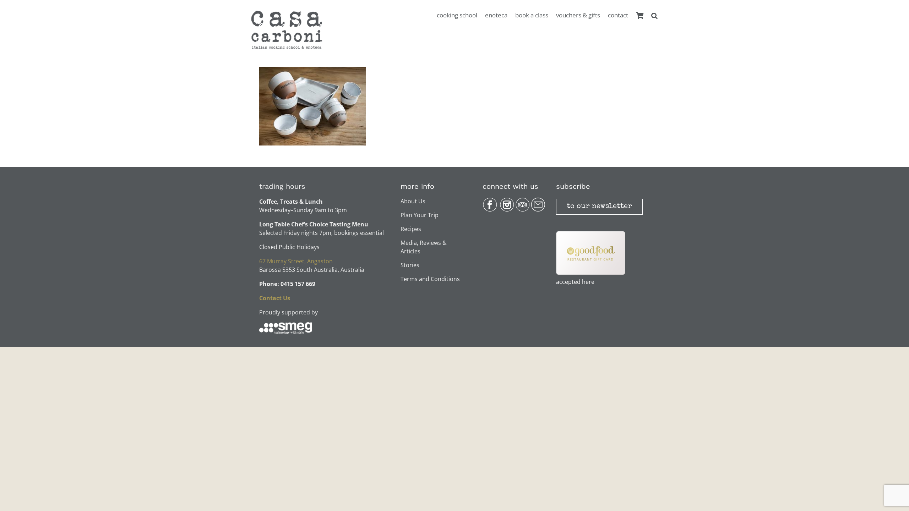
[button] (654, 19)
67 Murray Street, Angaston (296, 261)
